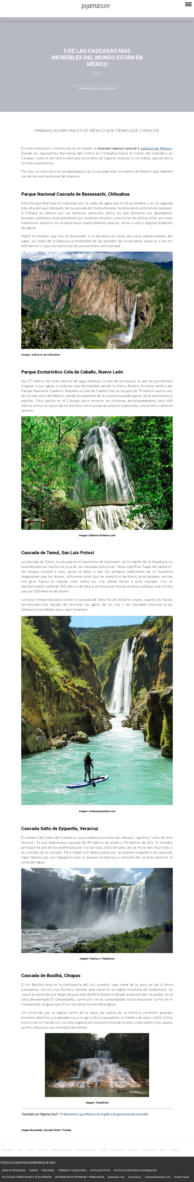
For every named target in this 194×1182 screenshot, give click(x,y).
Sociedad (134, 1150)
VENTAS (33, 1170)
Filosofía (42, 1150)
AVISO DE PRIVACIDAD (13, 1170)
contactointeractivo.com (158, 1177)
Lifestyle (174, 1150)
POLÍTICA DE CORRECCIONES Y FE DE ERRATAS (26, 1177)
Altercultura (8, 1150)
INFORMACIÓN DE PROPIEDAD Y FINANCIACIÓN (79, 1177)
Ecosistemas (149, 1150)
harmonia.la (134, 1177)
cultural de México (156, 148)
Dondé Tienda (181, 1177)
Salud (163, 1150)
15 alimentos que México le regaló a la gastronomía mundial (103, 1114)
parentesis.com (116, 1177)
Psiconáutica (118, 1150)
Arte (97, 74)
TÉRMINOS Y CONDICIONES (72, 1170)
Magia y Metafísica (86, 1150)
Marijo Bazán (93, 88)
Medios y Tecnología (61, 1150)
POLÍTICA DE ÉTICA (100, 1170)
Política (103, 1150)
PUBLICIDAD (47, 1170)
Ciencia (30, 1150)
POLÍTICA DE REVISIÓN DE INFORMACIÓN (135, 1170)
